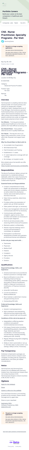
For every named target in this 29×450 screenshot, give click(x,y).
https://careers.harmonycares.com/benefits (14, 166)
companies (6, 23)
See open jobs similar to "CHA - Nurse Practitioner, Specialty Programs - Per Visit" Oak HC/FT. (15, 54)
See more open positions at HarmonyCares (14, 431)
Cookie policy (18, 446)
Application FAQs (6, 403)
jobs (11, 23)
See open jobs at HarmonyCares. (14, 50)
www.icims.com (6, 407)
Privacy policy (11, 446)
